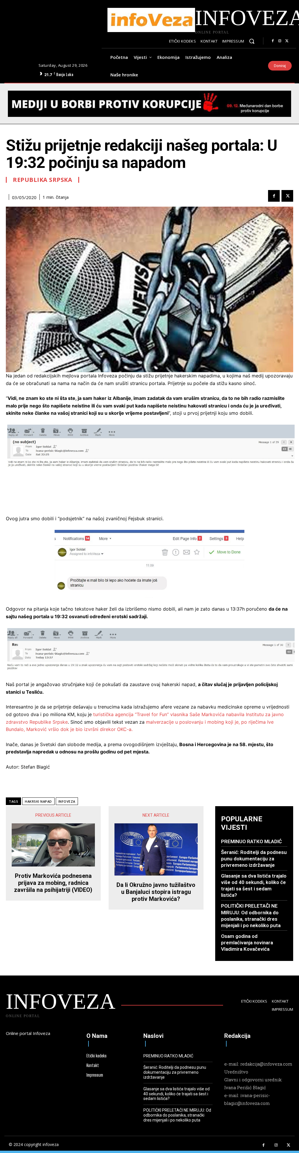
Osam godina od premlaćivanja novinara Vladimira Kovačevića (247, 942)
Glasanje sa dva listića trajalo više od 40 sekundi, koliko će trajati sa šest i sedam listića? (253, 885)
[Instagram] (279, 41)
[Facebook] (272, 41)
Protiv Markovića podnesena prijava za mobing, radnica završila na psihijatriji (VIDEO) (53, 882)
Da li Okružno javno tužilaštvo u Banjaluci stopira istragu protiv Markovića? (156, 891)
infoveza (66, 801)
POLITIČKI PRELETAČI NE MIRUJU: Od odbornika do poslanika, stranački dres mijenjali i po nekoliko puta (177, 1115)
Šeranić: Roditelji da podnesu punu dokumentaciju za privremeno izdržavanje (254, 858)
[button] (252, 41)
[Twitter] (286, 41)
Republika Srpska (42, 180)
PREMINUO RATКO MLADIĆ (251, 841)
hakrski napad (38, 801)
